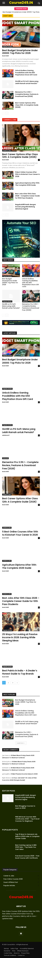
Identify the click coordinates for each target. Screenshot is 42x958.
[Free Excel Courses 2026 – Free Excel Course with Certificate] (7, 859)
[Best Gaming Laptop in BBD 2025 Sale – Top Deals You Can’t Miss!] (7, 848)
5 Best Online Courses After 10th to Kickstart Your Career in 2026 (27, 174)
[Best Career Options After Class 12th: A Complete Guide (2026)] (7, 106)
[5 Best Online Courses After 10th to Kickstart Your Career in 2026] (7, 175)
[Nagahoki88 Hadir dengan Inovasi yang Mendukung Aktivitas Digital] (7, 207)
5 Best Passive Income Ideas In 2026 (24, 774)
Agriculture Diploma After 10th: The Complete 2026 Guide (27, 184)
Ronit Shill (5, 56)
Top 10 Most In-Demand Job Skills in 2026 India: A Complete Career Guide (27, 836)
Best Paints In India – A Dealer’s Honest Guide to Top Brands (19, 672)
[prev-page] (3, 113)
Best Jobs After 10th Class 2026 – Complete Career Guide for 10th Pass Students (27, 196)
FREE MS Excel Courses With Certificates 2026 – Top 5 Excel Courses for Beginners (27, 819)
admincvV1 (5, 435)
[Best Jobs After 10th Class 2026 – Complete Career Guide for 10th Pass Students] (7, 197)
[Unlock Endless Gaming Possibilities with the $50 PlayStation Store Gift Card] (7, 73)
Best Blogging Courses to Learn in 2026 (25, 807)
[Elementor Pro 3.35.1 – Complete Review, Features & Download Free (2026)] (7, 95)
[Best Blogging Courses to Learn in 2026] (7, 809)
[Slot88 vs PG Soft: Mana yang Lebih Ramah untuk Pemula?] (7, 84)
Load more (20, 743)
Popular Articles (7, 46)
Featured (25, 301)
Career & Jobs (7, 150)
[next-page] (7, 113)
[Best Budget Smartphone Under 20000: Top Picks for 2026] (21, 34)
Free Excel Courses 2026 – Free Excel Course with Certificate (27, 857)
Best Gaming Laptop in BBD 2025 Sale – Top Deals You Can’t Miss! (26, 847)
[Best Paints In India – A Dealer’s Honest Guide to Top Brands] (21, 658)
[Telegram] (21, 934)
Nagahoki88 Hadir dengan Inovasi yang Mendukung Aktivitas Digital (25, 206)
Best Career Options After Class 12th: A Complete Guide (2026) (26, 105)
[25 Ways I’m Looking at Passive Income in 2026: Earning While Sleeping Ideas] (21, 621)
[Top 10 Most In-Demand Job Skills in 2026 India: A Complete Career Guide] (7, 837)
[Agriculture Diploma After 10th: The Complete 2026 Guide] (7, 186)
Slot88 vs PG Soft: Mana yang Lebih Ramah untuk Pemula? (26, 82)
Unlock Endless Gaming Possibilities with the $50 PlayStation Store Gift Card (26, 72)
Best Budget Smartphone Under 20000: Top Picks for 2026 (20, 52)
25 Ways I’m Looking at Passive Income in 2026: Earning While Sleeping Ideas (19, 637)
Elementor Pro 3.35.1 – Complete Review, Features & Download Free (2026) (26, 94)
